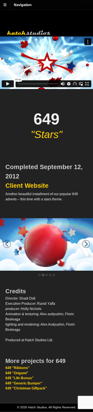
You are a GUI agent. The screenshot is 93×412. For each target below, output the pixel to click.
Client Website (26, 185)
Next (86, 244)
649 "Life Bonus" (19, 378)
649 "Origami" (16, 373)
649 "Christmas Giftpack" (26, 388)
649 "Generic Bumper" (23, 383)
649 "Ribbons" (17, 368)
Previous (7, 244)
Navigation (23, 5)
